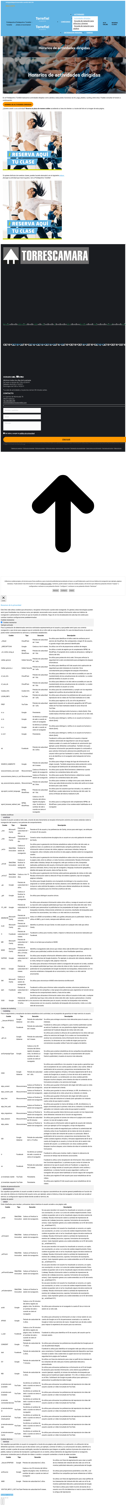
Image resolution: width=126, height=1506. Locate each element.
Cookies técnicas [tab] (7, 1439)
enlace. (61, 175)
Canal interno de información (93, 448)
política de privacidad (27, 433)
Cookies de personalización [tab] (10, 1186)
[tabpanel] (47, 720)
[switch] (1, 817)
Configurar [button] (64, 590)
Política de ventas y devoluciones (54, 448)
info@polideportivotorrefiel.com (16, 2)
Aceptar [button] (72, 590)
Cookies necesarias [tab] (7, 620)
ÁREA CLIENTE (10, 6)
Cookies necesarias (10, 622)
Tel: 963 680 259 (9, 401)
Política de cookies (40, 448)
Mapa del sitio (117, 448)
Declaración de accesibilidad (77, 448)
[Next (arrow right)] (3, 1502)
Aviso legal (67, 448)
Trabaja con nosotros (16, 448)
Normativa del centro (107, 448)
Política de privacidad (28, 448)
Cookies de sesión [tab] (7, 1199)
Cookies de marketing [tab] (8, 1008)
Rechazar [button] (55, 590)
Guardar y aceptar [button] (7, 1495)
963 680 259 (30, 2)
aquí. (24, 444)
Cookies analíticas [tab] (7, 815)
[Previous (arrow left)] (1, 1502)
